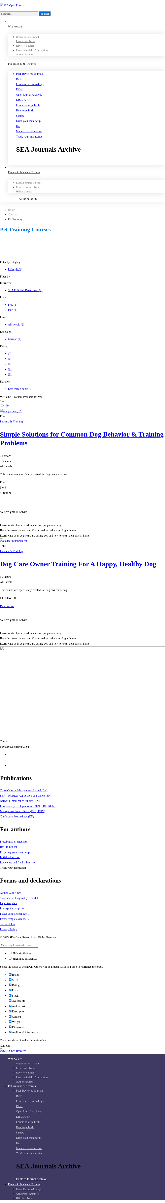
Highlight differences (24, 958)
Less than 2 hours (20, 388)
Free (12, 304)
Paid (12, 309)
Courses (12, 214)
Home (11, 209)
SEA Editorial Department (25, 290)
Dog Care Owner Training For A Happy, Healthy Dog (78, 564)
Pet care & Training (11, 421)
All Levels (16, 324)
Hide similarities (22, 953)
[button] (90, 162)
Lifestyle (15, 269)
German (14, 339)
